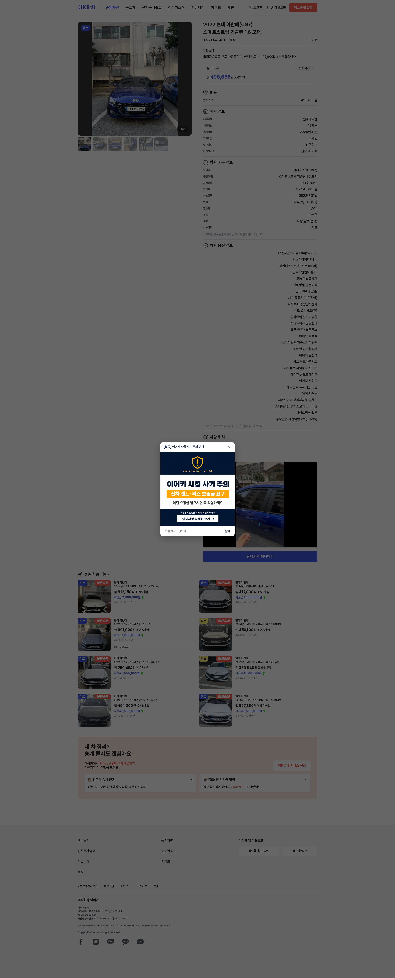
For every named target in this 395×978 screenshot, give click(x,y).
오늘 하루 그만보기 (175, 531)
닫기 (227, 531)
